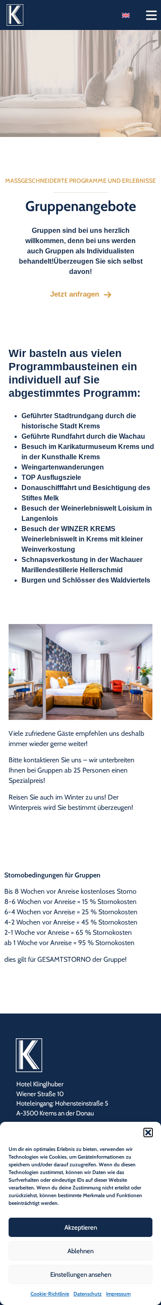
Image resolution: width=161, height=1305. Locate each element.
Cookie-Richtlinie (49, 1293)
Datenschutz (87, 1293)
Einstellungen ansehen (80, 1274)
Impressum (118, 1293)
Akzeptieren (80, 1227)
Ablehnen (80, 1251)
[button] (148, 1132)
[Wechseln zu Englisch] (126, 15)
